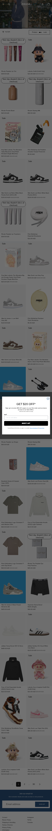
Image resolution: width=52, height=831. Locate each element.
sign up (26, 423)
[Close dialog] (48, 398)
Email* (5, 414)
